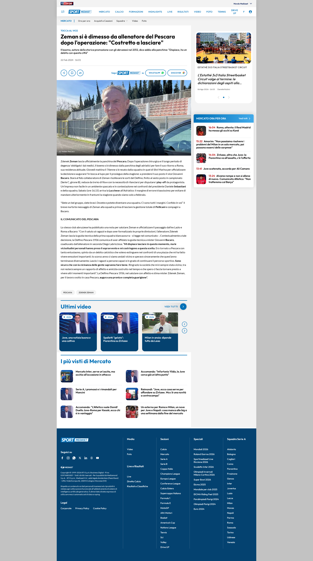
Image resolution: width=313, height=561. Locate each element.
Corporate (66, 508)
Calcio (163, 449)
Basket (163, 517)
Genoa (230, 478)
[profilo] (250, 12)
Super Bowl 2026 (202, 479)
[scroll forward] (184, 330)
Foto (129, 454)
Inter (229, 483)
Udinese (231, 537)
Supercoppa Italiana (170, 493)
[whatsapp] (74, 458)
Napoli (230, 512)
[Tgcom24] (67, 3)
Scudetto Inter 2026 (204, 466)
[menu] (62, 12)
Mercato (164, 454)
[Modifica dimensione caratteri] (80, 73)
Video (130, 449)
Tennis (163, 532)
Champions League (170, 473)
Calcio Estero (167, 488)
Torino (230, 532)
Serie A (164, 459)
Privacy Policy (82, 508)
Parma (230, 517)
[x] (80, 458)
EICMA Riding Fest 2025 (206, 494)
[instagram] (68, 458)
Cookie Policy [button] (99, 508)
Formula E (165, 503)
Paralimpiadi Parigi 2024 (206, 499)
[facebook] (62, 458)
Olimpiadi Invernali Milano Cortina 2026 (204, 473)
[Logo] (80, 12)
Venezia (231, 542)
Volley (163, 542)
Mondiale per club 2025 (205, 489)
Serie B (163, 463)
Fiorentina (232, 468)
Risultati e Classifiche (137, 486)
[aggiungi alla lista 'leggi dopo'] (72, 73)
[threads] (91, 458)
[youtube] (97, 458)
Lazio (229, 493)
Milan (230, 503)
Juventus (231, 488)
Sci (161, 537)
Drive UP (164, 547)
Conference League (170, 483)
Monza (230, 508)
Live (129, 476)
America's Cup (167, 522)
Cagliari (231, 459)
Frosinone (232, 473)
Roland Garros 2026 (204, 454)
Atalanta (231, 449)
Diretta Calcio (134, 481)
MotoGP (164, 508)
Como (230, 463)
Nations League (168, 527)
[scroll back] (184, 324)
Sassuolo (231, 527)
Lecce (230, 498)
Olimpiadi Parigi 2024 (205, 504)
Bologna (231, 454)
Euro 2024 (199, 509)
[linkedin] (85, 458)
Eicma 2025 (200, 484)
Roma (230, 522)
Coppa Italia (166, 468)
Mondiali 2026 (201, 449)
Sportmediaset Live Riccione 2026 (203, 460)
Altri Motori (166, 512)
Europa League (168, 478)
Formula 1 (165, 498)
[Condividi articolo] (64, 73)
